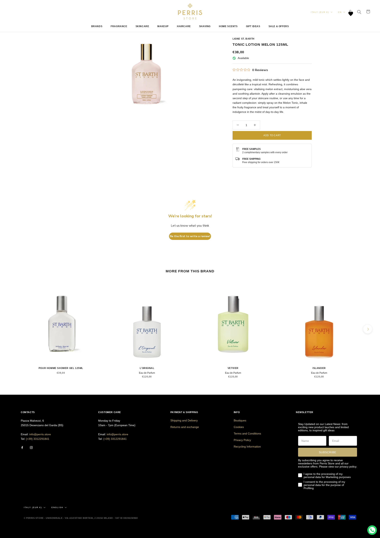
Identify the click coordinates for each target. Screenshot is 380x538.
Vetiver (233, 368)
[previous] (12, 329)
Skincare (142, 26)
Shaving (205, 26)
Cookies (239, 427)
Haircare (184, 26)
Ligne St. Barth (244, 38)
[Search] (359, 12)
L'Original (147, 368)
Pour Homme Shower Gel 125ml (61, 368)
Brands (97, 26)
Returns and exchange (184, 427)
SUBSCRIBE (327, 452)
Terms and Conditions (247, 433)
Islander (319, 368)
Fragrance (119, 26)
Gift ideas (253, 26)
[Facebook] (22, 447)
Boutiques (240, 420)
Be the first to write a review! (190, 236)
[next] (367, 329)
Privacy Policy (242, 440)
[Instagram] (31, 447)
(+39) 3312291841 (37, 438)
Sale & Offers (279, 26)
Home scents (228, 26)
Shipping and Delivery (184, 420)
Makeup (163, 26)
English (57, 507)
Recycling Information (247, 446)
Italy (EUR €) (320, 12)
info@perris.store (40, 434)
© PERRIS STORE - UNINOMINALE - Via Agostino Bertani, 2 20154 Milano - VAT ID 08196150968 (81, 518)
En (340, 12)
